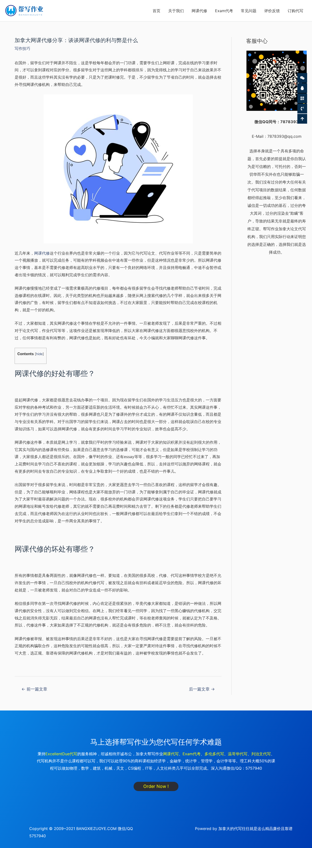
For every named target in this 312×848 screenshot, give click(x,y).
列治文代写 (261, 753)
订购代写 (295, 10)
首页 (156, 10)
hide (39, 354)
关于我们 (176, 10)
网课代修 (199, 10)
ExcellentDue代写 (61, 753)
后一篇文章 (202, 688)
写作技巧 (22, 48)
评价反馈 (272, 10)
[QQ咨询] (302, 88)
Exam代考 (224, 10)
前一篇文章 (34, 688)
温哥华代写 (237, 753)
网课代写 (171, 753)
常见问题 (248, 10)
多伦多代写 (214, 753)
